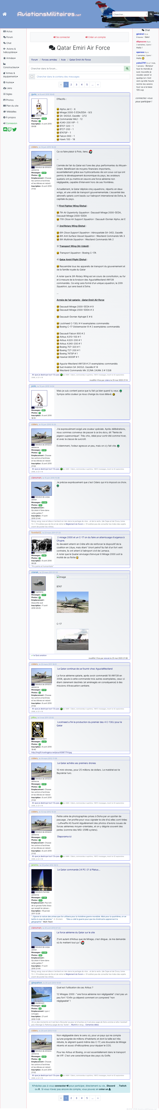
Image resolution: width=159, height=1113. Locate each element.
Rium (73, 1025)
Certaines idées (92, 1025)
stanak (34, 572)
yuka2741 (141, 63)
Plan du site (12, 105)
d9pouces (141, 41)
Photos (9, 100)
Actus (9, 31)
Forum (9, 37)
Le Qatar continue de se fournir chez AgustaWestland (85, 668)
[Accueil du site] (4, 14)
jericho (34, 865)
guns (33, 94)
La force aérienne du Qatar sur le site (76, 932)
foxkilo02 (36, 532)
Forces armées (49, 59)
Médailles (11, 111)
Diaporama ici (64, 836)
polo (33, 386)
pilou (33, 717)
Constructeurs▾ (11, 67)
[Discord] (5, 130)
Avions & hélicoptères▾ (10, 50)
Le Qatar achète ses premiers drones (76, 763)
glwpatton (36, 982)
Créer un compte (97, 37)
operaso (140, 52)
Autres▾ (9, 82)
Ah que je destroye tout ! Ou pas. (46, 375)
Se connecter (63, 37)
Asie (63, 59)
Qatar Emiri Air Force (80, 59)
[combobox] (130, 14)
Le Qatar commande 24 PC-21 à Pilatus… (78, 869)
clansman (36, 477)
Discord (111, 1085)
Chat (8, 43)
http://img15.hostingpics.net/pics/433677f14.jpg (51, 752)
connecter (60, 1085)
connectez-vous (144, 98)
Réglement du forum (74, 524)
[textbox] (129, 14)
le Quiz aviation (40, 655)
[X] (14, 130)
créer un (104, 1089)
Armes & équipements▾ (10, 75)
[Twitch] (10, 130)
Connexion (11, 123)
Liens (9, 88)
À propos (10, 117)
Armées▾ (11, 58)
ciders (34, 147)
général (140, 34)
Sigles (8, 94)
